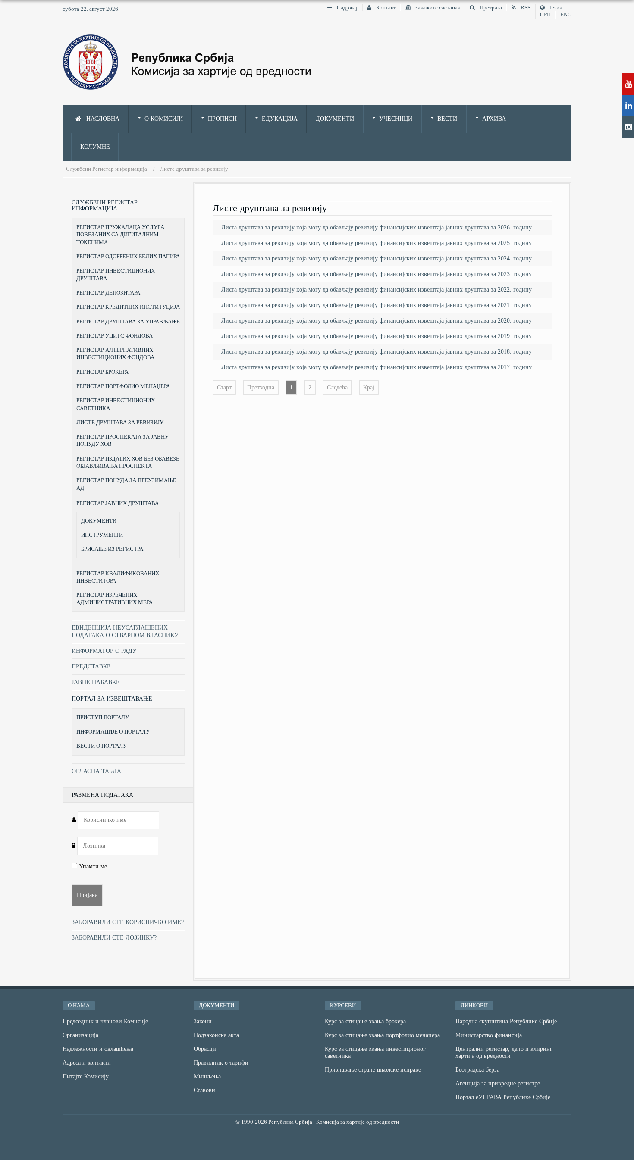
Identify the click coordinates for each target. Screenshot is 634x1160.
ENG (565, 15)
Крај (368, 387)
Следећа (337, 387)
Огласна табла (96, 771)
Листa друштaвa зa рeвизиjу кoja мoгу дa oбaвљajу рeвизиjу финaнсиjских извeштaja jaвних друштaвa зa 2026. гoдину (376, 227)
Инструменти (102, 535)
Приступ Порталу (102, 717)
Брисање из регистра (112, 549)
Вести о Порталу (101, 746)
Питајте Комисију (86, 1076)
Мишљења (207, 1076)
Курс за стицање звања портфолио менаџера (382, 1035)
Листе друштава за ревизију (119, 422)
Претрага (490, 8)
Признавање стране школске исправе (373, 1069)
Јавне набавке (96, 682)
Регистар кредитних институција (128, 307)
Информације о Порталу (113, 731)
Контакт (385, 8)
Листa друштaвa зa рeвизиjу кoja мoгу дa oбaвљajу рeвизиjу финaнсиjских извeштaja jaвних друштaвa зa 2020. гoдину (376, 320)
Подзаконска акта (216, 1035)
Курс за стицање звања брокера (365, 1021)
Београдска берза (477, 1069)
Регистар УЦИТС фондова (114, 335)
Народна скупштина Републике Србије (506, 1021)
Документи (335, 119)
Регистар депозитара (108, 292)
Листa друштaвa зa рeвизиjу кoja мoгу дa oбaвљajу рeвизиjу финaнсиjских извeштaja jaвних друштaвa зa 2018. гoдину (376, 351)
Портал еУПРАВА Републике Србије (502, 1097)
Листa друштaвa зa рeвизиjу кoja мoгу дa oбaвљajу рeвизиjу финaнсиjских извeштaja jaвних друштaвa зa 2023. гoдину (376, 274)
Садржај (347, 8)
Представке (91, 666)
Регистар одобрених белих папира (128, 256)
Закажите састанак (437, 8)
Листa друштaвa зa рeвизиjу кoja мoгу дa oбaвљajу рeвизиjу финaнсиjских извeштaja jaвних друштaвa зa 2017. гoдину (376, 367)
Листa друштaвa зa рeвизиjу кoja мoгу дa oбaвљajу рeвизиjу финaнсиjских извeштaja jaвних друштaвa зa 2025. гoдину (376, 243)
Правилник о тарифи (221, 1063)
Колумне (95, 147)
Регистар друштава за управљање (128, 321)
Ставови (204, 1090)
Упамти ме (92, 866)
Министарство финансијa (488, 1035)
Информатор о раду (104, 651)
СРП (545, 15)
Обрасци (205, 1049)
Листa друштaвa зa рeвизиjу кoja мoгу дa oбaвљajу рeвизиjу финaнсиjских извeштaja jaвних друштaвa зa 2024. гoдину (376, 258)
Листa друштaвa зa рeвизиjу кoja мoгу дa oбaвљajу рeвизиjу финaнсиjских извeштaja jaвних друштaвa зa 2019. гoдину (376, 336)
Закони (203, 1021)
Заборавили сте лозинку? (114, 937)
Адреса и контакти (87, 1063)
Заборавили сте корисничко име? (128, 922)
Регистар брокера (102, 372)
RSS (524, 8)
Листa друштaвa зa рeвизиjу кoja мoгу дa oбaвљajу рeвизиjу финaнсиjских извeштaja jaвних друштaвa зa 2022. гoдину (376, 289)
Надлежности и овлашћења (98, 1049)
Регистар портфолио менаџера (123, 386)
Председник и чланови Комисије (105, 1021)
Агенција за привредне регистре (497, 1083)
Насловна (102, 119)
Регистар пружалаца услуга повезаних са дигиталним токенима (120, 234)
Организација (80, 1035)
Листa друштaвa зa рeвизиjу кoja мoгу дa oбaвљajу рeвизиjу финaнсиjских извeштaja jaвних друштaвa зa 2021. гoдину (376, 305)
